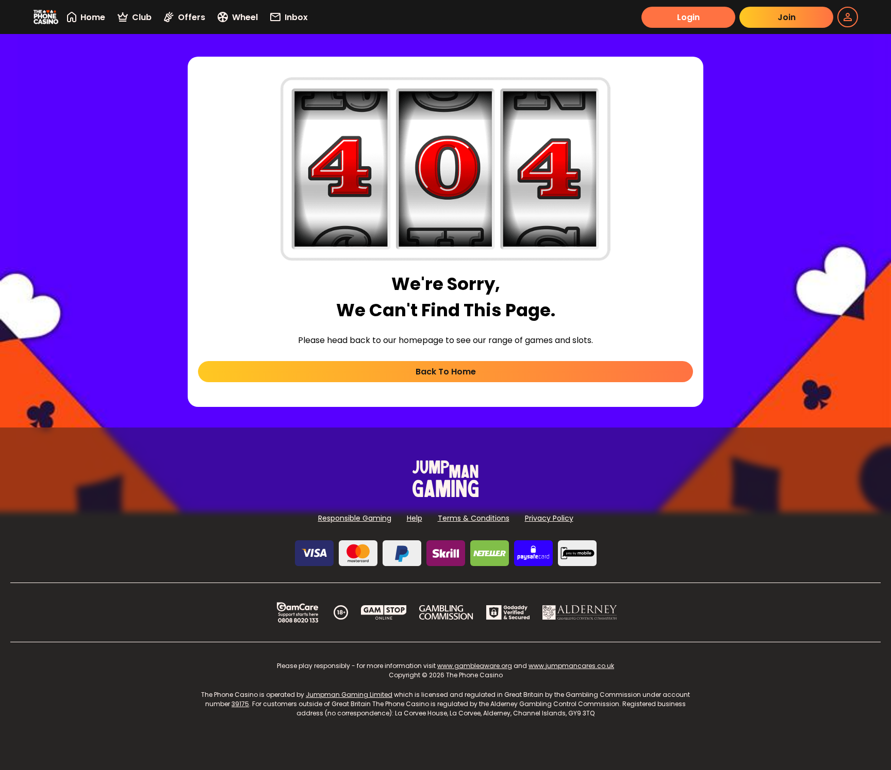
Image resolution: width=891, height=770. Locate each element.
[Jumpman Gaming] (445, 494)
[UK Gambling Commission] (446, 612)
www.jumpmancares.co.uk (571, 665)
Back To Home (446, 372)
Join (787, 17)
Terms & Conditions (473, 518)
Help (414, 518)
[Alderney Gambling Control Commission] (579, 612)
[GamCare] (297, 612)
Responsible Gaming (354, 518)
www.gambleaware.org (474, 665)
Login (688, 17)
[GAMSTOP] (384, 612)
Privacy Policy (549, 518)
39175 (240, 703)
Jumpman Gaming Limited (349, 694)
